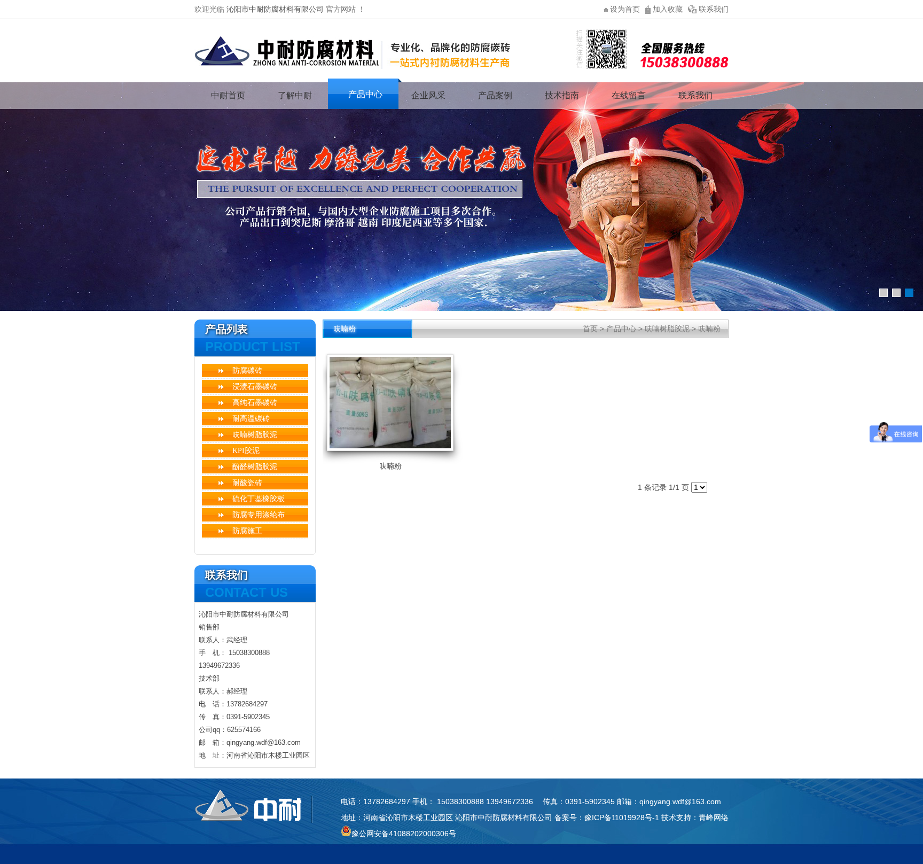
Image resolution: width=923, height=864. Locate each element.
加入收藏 (668, 9)
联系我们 (714, 9)
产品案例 (495, 95)
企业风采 (428, 95)
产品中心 (365, 94)
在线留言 (629, 95)
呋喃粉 (709, 328)
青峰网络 (714, 817)
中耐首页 (228, 95)
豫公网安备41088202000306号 (403, 833)
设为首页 (625, 9)
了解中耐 (295, 95)
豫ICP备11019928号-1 (621, 817)
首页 (590, 328)
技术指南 (562, 95)
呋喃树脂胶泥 (667, 328)
